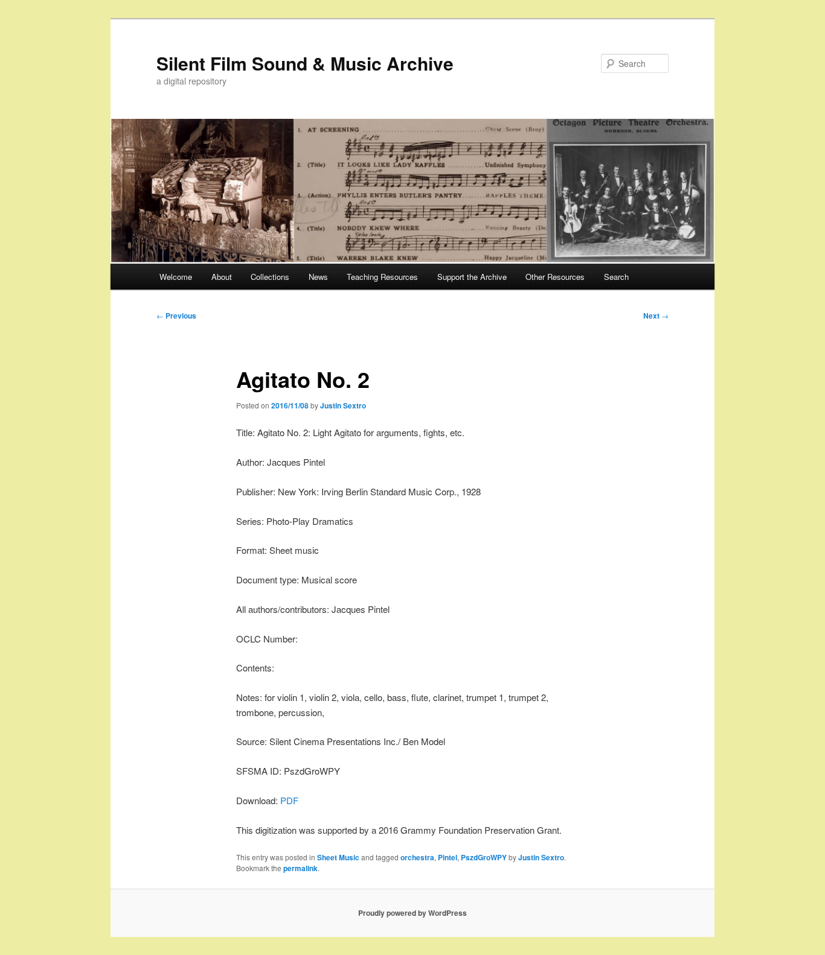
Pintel (447, 857)
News (318, 276)
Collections (270, 276)
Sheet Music (338, 857)
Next (656, 315)
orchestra (417, 857)
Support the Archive (472, 276)
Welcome (175, 276)
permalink (300, 868)
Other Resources (555, 276)
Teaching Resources (382, 276)
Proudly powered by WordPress (412, 912)
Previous (176, 315)
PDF (289, 800)
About (221, 276)
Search (616, 276)
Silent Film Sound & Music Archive (305, 63)
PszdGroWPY (484, 857)
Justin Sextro (343, 405)
